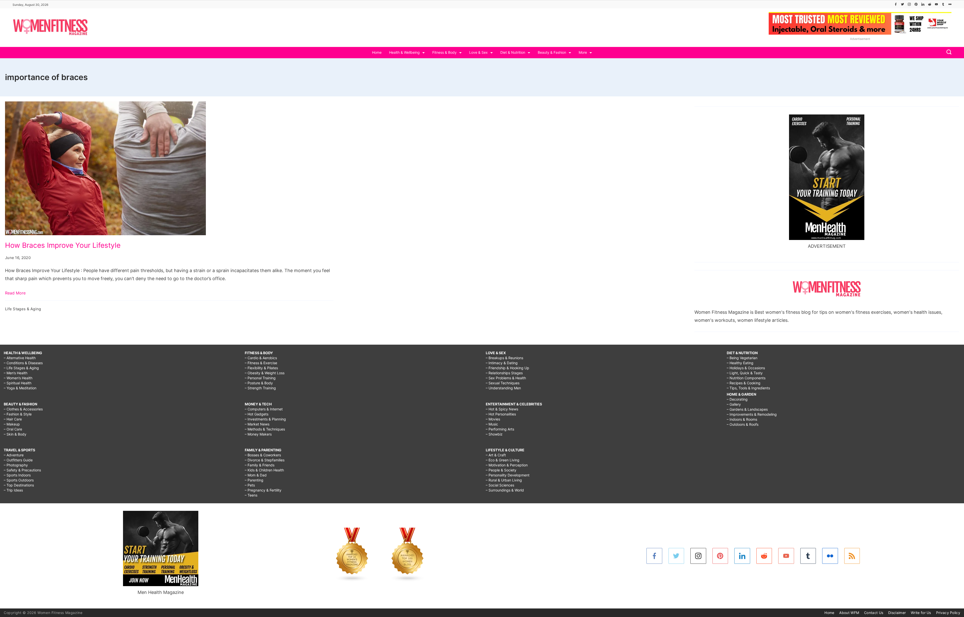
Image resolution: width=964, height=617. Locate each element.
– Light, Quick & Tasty (745, 373)
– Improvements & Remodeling (752, 414)
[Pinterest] (916, 4)
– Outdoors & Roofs (742, 424)
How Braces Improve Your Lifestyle (62, 245)
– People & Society (501, 470)
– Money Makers (258, 434)
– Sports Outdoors (19, 480)
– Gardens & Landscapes (747, 409)
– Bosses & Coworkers (263, 455)
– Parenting (254, 480)
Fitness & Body (444, 52)
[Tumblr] (943, 4)
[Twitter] (902, 4)
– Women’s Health (18, 378)
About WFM (849, 612)
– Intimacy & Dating (502, 363)
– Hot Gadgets (256, 414)
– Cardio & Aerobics (261, 358)
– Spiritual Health (17, 383)
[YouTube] (936, 4)
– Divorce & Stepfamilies (264, 460)
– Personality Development (507, 475)
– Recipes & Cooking (743, 383)
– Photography (16, 465)
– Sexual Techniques (502, 383)
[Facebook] (895, 4)
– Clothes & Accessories (23, 409)
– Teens (251, 495)
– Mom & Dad (256, 475)
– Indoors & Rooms (742, 419)
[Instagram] (909, 4)
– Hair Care (13, 419)
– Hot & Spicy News (502, 409)
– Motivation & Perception (507, 465)
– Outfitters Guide (18, 460)
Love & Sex (478, 52)
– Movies (493, 419)
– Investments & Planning (265, 419)
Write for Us (921, 612)
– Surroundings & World (505, 490)
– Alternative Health (20, 358)
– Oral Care (13, 429)
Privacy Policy (948, 612)
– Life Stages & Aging (21, 368)
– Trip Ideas (13, 490)
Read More (15, 292)
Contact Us (873, 612)
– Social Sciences (500, 485)
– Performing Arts (500, 429)
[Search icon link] (947, 52)
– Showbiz (494, 434)
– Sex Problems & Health (506, 378)
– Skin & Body (15, 434)
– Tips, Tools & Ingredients (748, 388)
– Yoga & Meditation (20, 388)
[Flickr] (949, 4)
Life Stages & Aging (23, 308)
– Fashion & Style (18, 414)
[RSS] (852, 556)
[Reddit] (929, 4)
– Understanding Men (503, 388)
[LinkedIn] (922, 4)
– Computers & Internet (264, 409)
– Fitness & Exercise (261, 363)
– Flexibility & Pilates (261, 368)
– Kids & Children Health (264, 470)
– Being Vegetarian (742, 358)
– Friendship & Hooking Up (507, 368)
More (583, 52)
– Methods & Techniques (265, 429)
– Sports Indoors (17, 475)
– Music (492, 424)
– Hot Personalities (501, 414)
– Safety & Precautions (22, 470)
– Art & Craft (496, 455)
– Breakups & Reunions (504, 358)
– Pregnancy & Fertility (263, 490)
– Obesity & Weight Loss (264, 373)
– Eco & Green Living (502, 460)
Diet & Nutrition (512, 52)
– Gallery (734, 404)
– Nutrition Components (746, 378)
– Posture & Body (259, 383)
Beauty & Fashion (552, 52)
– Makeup (12, 424)
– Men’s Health (15, 373)
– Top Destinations (19, 485)
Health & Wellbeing (404, 52)
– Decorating (737, 399)
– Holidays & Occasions (746, 368)
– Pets (250, 485)
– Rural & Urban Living (504, 480)
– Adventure (14, 455)
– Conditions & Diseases (23, 363)
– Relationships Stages (504, 373)
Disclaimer (897, 612)
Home (377, 52)
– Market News (257, 424)
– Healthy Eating (740, 363)
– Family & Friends (259, 465)
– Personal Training (260, 378)
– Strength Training (260, 388)
